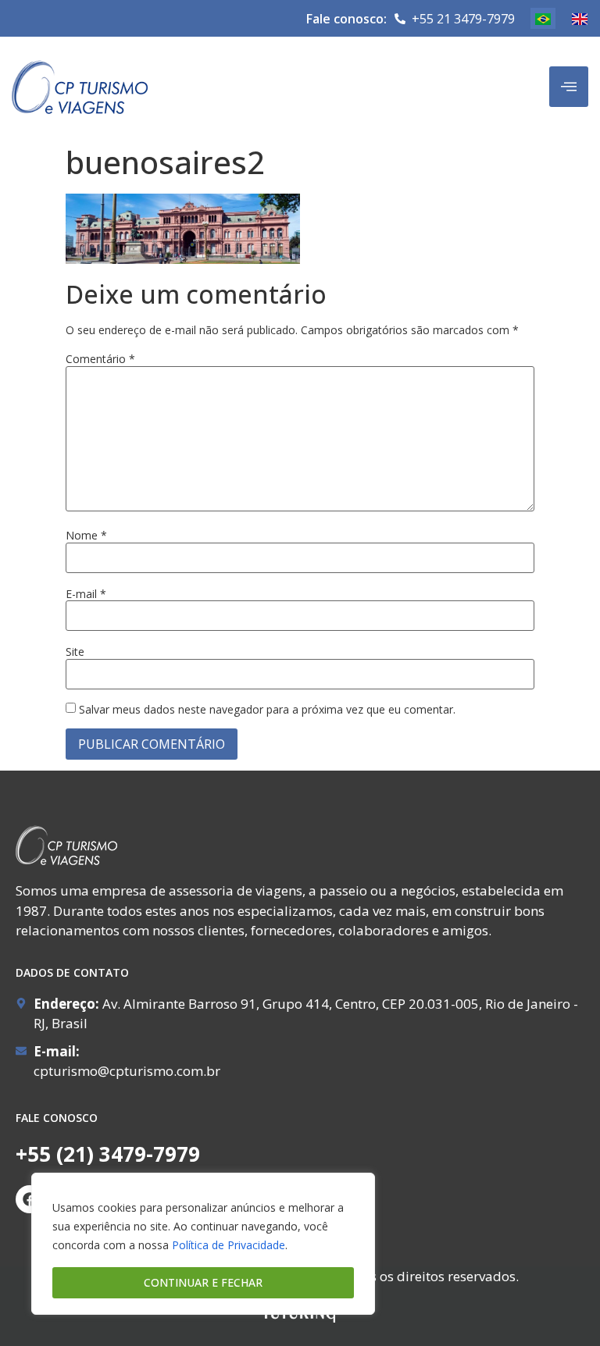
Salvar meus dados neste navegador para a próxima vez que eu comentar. (267, 709)
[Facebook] (30, 1199)
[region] (203, 1244)
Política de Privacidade (228, 1244)
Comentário (100, 359)
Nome (86, 535)
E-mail (86, 594)
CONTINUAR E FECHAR (203, 1282)
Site (75, 651)
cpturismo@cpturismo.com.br (127, 1071)
